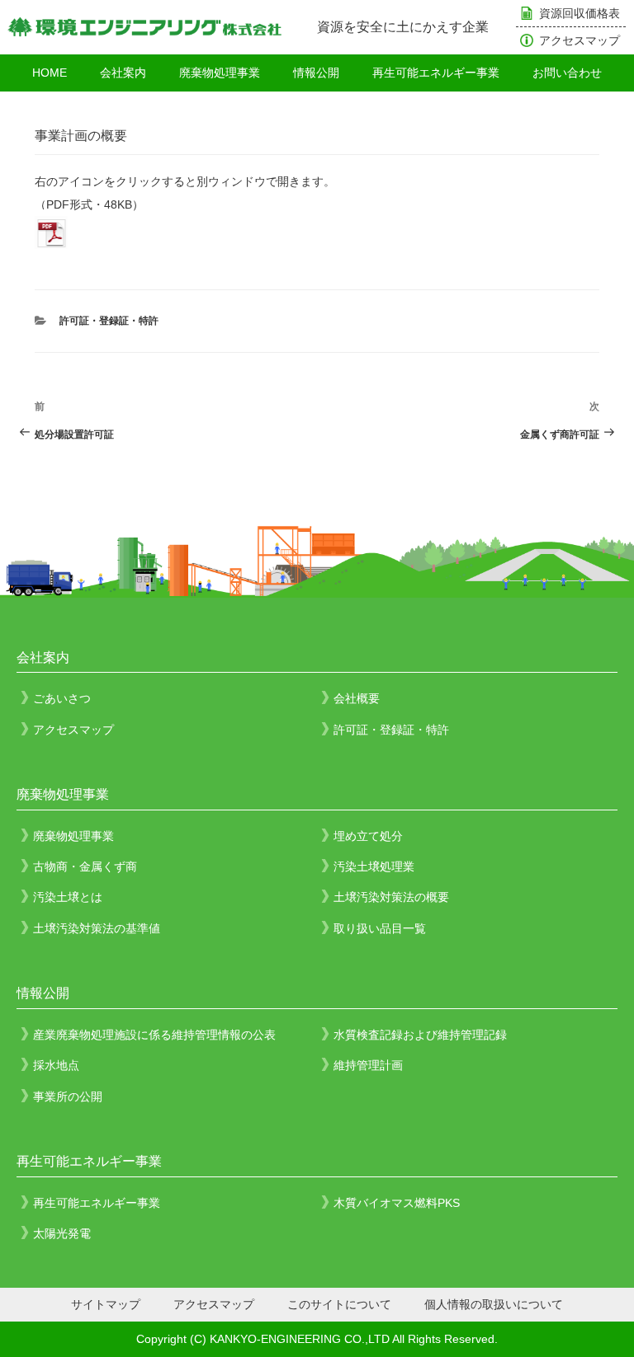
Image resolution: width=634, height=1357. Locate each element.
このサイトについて (339, 1304)
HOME (49, 72)
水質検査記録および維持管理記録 (420, 1034)
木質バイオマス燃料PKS (397, 1202)
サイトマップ (105, 1304)
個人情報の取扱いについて (493, 1304)
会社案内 (123, 72)
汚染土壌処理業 (374, 866)
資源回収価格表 (579, 13)
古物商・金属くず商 (85, 866)
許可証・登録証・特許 (108, 320)
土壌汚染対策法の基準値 (96, 928)
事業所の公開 (67, 1096)
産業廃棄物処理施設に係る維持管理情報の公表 (154, 1034)
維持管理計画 (368, 1065)
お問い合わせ (567, 72)
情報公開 (316, 72)
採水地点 (56, 1065)
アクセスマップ (579, 40)
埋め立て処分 (368, 836)
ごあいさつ (62, 698)
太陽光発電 (62, 1233)
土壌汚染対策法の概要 (391, 897)
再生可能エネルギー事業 (435, 72)
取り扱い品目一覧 (380, 928)
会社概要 (357, 698)
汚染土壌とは (67, 897)
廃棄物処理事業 (219, 72)
